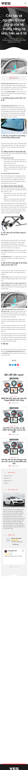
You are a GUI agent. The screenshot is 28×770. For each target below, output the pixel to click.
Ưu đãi (5, 483)
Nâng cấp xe (7, 480)
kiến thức (14, 360)
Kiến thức (14, 396)
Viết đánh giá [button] (15, 544)
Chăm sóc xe (14, 77)
